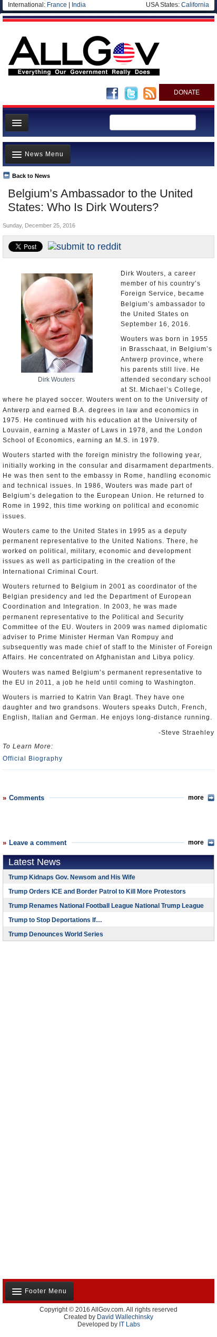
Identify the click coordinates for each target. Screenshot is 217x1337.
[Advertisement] (68, 1018)
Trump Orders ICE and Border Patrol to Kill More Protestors (97, 891)
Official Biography (33, 758)
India (79, 4)
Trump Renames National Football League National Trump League (106, 905)
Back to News (31, 176)
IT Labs (129, 1324)
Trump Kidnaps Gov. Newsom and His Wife (71, 877)
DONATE (187, 92)
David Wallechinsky (125, 1317)
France (57, 4)
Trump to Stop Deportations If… (55, 920)
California (195, 4)
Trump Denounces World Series (55, 934)
